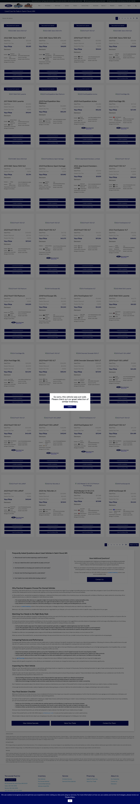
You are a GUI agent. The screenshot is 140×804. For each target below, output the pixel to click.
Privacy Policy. (70, 797)
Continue (70, 406)
